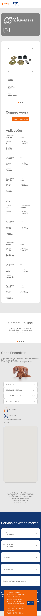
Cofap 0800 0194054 (8, 533)
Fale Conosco (8, 569)
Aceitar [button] (30, 603)
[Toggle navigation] (37, 4)
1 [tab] (17, 341)
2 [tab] (19, 341)
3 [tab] (21, 341)
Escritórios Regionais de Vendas (14, 581)
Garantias (6, 557)
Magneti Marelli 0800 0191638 (8, 545)
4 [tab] (23, 341)
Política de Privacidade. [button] (15, 613)
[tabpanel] (20, 87)
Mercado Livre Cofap (20, 119)
